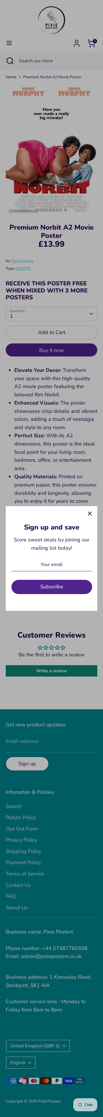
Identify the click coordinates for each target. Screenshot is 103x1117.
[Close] (90, 513)
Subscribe (51, 586)
